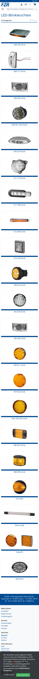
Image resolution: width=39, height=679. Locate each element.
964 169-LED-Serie (19, 418)
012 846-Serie (19, 231)
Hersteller (4, 626)
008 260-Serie (19, 44)
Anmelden (4, 611)
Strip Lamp (19, 525)
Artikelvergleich (6, 616)
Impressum (5, 649)
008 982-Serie (19, 98)
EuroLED (19, 498)
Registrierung (6, 614)
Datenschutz (5, 651)
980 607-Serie (19, 445)
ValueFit (19, 552)
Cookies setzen (8, 675)
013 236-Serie (19, 258)
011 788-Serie (19, 205)
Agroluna (19, 578)
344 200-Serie (19, 311)
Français (4, 638)
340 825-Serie (19, 285)
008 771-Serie (19, 71)
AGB (2, 646)
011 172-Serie (19, 178)
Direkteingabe (6, 623)
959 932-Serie (19, 392)
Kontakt (4, 628)
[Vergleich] (26, 4)
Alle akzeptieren (23, 675)
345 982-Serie (19, 338)
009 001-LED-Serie (19, 124)
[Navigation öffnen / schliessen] (3, 9)
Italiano (4, 640)
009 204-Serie (19, 151)
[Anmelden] (22, 4)
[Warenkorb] (35, 4)
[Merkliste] (30, 4)
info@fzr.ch (30, 601)
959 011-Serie (19, 365)
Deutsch (34, 1)
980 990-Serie (19, 472)
